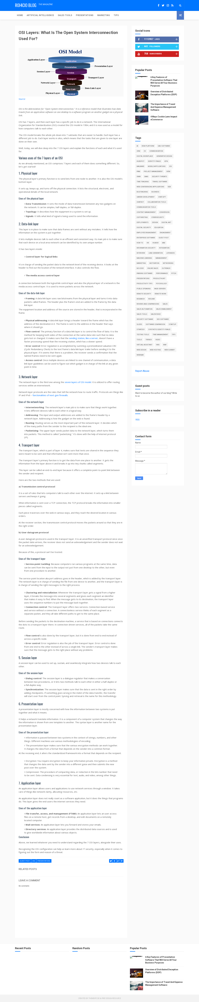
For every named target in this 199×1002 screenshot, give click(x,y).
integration (164, 248)
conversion (164, 212)
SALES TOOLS (65, 15)
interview (141, 253)
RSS (138, 420)
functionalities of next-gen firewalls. (50, 395)
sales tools (142, 314)
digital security (144, 227)
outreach (166, 268)
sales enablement (164, 309)
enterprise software (146, 238)
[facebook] (158, 5)
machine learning (144, 258)
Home (20, 15)
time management (160, 335)
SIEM (168, 171)
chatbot (140, 202)
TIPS (116, 15)
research (141, 299)
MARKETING (103, 15)
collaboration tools (157, 202)
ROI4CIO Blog (25, 5)
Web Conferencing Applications (150, 187)
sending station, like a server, (83, 338)
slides (139, 324)
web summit (169, 350)
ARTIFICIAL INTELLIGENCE (40, 15)
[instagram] (167, 5)
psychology (161, 284)
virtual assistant (144, 345)
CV (145, 151)
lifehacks (170, 253)
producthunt (159, 278)
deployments (142, 222)
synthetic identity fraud (159, 329)
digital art (166, 222)
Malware (140, 166)
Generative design (164, 156)
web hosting (155, 350)
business (155, 192)
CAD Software (164, 146)
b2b (169, 187)
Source (22, 98)
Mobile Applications (156, 166)
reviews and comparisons (148, 304)
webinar (140, 355)
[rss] (172, 5)
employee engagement (146, 233)
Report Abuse (142, 371)
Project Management (153, 171)
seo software (163, 319)
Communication (156, 151)
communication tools (146, 207)
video (157, 340)
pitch (173, 273)
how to (140, 243)
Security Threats (159, 177)
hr (148, 243)
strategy (141, 329)
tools (139, 340)
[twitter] (163, 5)
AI (137, 146)
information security (146, 248)
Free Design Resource (111, 998)
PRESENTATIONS (85, 15)
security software (145, 319)
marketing (141, 263)
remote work (160, 294)
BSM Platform (148, 146)
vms (158, 345)
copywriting (142, 217)
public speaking (144, 289)
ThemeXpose (94, 998)
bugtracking (142, 192)
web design (141, 350)
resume (151, 299)
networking (168, 263)
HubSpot (140, 161)
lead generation (156, 253)
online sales (152, 268)
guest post (25, 861)
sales (165, 304)
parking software (144, 273)
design (155, 222)
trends (149, 340)
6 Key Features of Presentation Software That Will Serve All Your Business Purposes (161, 960)
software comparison (155, 324)
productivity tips (144, 284)
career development (146, 197)
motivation (154, 263)
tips (173, 335)
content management (146, 212)
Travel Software (159, 182)
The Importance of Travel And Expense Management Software (163, 107)
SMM (139, 177)
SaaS (146, 177)
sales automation (144, 309)
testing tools (143, 335)
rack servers (160, 289)
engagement (165, 233)
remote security (144, 294)
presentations (43, 861)
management (161, 258)
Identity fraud (154, 161)
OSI (33, 861)
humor (156, 243)
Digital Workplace (145, 156)
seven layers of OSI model (78, 382)
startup (172, 324)
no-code (140, 268)
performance (162, 273)
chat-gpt (162, 197)
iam (163, 243)
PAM (138, 171)
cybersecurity (157, 217)
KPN (166, 161)
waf (165, 345)
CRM (138, 151)
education (158, 227)
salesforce (156, 314)
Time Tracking (143, 182)
